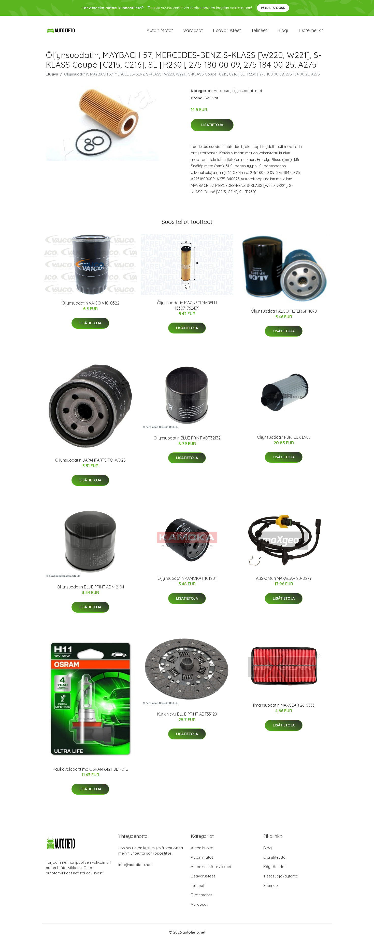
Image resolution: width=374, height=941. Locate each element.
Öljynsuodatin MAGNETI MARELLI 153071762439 (187, 305)
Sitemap (270, 885)
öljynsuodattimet (247, 90)
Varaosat (193, 30)
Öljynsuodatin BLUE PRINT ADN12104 (90, 586)
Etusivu (52, 74)
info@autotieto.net (134, 864)
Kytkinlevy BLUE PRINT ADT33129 (187, 714)
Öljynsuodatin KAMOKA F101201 (187, 578)
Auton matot (160, 30)
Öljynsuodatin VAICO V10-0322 (90, 303)
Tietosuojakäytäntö (280, 876)
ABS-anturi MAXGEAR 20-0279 (284, 578)
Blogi (282, 30)
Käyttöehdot (274, 866)
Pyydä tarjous (273, 8)
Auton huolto (202, 847)
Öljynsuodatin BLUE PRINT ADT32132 (187, 438)
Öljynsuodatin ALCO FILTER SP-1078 (284, 311)
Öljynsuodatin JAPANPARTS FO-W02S (90, 460)
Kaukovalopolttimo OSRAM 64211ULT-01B (90, 769)
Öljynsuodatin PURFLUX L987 (284, 437)
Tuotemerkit (310, 30)
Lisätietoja (212, 125)
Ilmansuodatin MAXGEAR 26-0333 (283, 705)
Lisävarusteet (227, 30)
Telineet (259, 30)
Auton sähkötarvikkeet (211, 866)
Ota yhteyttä (274, 857)
